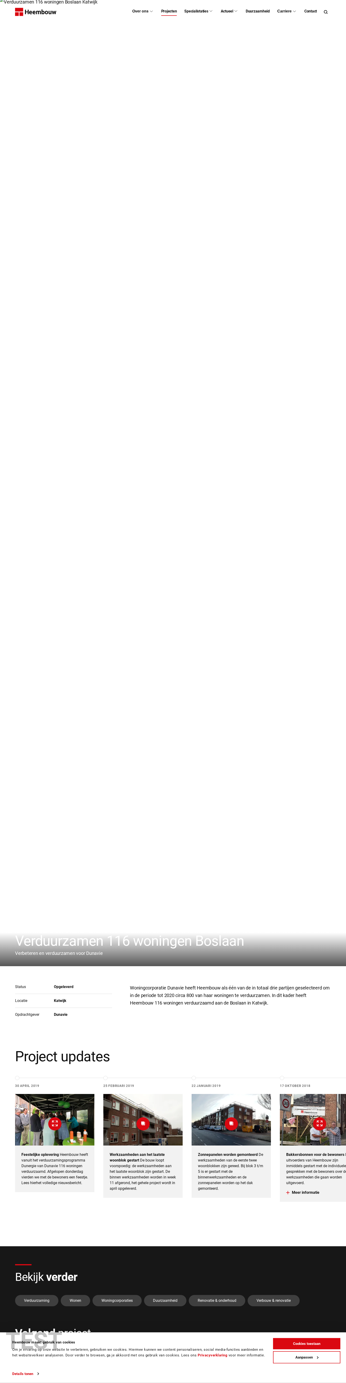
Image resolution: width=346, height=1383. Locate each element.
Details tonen (22, 1374)
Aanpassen (304, 1357)
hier (33, 1183)
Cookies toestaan (306, 1344)
